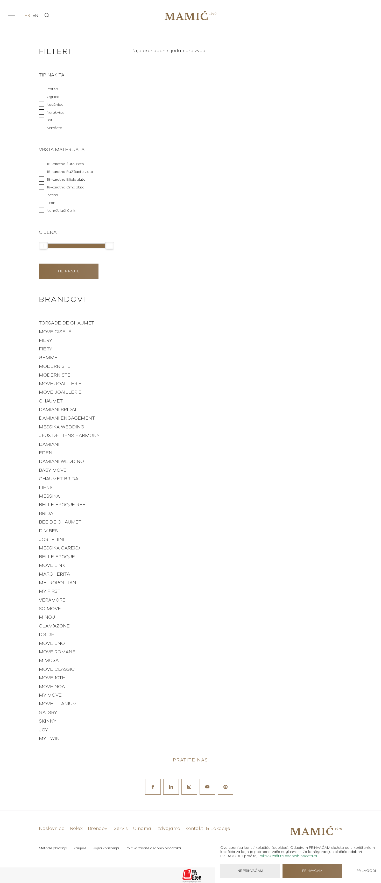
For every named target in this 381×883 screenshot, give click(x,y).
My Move (50, 695)
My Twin (49, 738)
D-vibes (48, 531)
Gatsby (48, 712)
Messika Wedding (61, 427)
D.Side (46, 634)
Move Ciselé (55, 332)
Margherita (54, 574)
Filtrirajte (68, 271)
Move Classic (57, 669)
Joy (43, 730)
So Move (50, 608)
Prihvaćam (312, 871)
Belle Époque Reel (63, 505)
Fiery (45, 340)
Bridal (47, 513)
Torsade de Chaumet (66, 323)
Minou (47, 617)
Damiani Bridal (58, 409)
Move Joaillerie (60, 384)
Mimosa (49, 660)
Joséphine (52, 539)
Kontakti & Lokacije (207, 828)
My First (49, 591)
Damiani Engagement (67, 418)
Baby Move (53, 470)
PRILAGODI (366, 871)
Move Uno (52, 643)
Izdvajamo (168, 828)
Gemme (48, 358)
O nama (142, 828)
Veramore (52, 600)
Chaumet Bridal (60, 479)
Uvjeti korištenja (106, 848)
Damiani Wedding (61, 461)
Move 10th (52, 678)
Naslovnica (52, 828)
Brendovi (98, 828)
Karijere (80, 848)
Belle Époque (57, 557)
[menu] (11, 15)
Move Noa (52, 686)
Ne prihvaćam (250, 871)
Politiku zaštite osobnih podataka (288, 856)
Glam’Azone (54, 626)
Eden (45, 453)
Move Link (52, 565)
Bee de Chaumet (60, 522)
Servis (121, 828)
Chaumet (51, 401)
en (35, 15)
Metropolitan (57, 583)
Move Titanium (58, 704)
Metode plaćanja (53, 848)
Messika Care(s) (59, 548)
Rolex (76, 828)
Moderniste (54, 366)
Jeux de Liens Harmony (69, 435)
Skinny (47, 721)
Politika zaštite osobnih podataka (153, 848)
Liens (46, 487)
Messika (49, 496)
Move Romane (57, 652)
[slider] (43, 245)
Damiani (49, 444)
